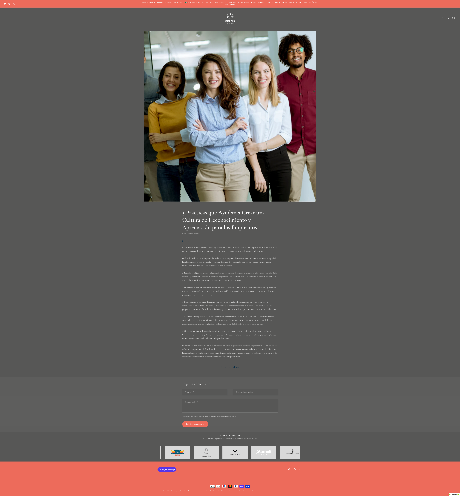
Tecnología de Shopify (178, 491)
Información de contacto (259, 491)
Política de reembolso (195, 491)
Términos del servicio (228, 491)
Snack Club (166, 491)
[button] (5, 18)
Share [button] (187, 241)
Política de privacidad (211, 491)
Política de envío (243, 491)
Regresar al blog (232, 367)
